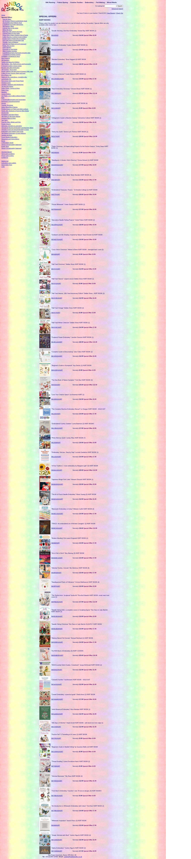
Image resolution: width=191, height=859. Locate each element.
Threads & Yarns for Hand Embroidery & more (15, 129)
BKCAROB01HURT (57, 79)
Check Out (119, 13)
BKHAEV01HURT (57, 239)
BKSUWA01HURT (57, 751)
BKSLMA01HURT (57, 714)
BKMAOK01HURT (57, 484)
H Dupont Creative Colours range (11, 66)
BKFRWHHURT (56, 209)
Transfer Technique (7, 105)
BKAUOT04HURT (57, 50)
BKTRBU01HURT (57, 796)
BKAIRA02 (54, 35)
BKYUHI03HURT (56, 840)
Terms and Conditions (8, 154)
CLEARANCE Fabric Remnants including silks (16, 53)
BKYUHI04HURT (56, 851)
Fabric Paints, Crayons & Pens (10, 88)
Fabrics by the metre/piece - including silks (14, 77)
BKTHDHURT (55, 766)
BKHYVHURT (55, 313)
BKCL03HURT (56, 108)
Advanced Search (117, 9)
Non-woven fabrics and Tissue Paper (12, 81)
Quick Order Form (6, 165)
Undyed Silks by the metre (10, 28)
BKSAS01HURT (56, 684)
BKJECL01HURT (56, 342)
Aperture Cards (6, 82)
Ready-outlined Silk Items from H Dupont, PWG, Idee (17, 71)
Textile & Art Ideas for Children (10, 62)
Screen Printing (6, 94)
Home (3, 15)
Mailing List (4, 161)
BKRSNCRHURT (56, 670)
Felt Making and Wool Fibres (10, 114)
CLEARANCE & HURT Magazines (13, 24)
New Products (5, 58)
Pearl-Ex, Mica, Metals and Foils (11, 122)
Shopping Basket (6, 152)
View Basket (111, 13)
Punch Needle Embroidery (9, 137)
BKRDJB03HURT (57, 616)
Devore (3, 103)
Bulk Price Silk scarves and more (12, 31)
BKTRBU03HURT (57, 811)
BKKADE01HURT (57, 370)
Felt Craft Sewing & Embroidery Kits (13, 40)
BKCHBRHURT (56, 93)
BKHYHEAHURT (56, 298)
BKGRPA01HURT (57, 225)
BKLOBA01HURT (57, 428)
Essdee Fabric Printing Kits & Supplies (14, 38)
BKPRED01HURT (57, 602)
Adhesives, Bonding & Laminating (11, 126)
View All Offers (7, 19)
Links (3, 166)
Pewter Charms (6, 124)
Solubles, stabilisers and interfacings (12, 84)
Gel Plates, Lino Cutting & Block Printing (13, 96)
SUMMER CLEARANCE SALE (10, 56)
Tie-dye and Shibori (7, 86)
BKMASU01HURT (57, 499)
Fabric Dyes (5, 90)
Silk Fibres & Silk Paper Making (10, 116)
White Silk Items (7, 30)
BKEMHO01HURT (57, 165)
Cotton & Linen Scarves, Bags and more (13, 73)
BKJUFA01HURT (56, 356)
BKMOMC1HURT (57, 558)
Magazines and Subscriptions (10, 139)
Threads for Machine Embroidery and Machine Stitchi (17, 127)
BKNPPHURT (55, 586)
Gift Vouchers (5, 60)
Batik (2, 97)
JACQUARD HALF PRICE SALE (12, 23)
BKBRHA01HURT (57, 64)
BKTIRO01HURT (56, 781)
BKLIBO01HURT (56, 399)
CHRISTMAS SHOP (7, 142)
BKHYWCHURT (56, 327)
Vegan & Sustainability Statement (11, 144)
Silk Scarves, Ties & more (9, 69)
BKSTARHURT (56, 727)
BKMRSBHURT (56, 573)
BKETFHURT (55, 194)
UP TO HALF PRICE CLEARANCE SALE (15, 21)
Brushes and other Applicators (10, 67)
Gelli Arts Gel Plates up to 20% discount (14, 44)
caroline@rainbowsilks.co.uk (73, 857)
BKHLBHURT (55, 254)
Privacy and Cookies (7, 155)
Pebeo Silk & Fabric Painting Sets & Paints (15, 35)
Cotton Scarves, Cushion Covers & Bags (15, 37)
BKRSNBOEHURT (57, 655)
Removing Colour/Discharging (10, 101)
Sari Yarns (4, 120)
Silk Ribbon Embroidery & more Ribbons (13, 133)
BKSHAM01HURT (57, 699)
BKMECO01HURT (57, 514)
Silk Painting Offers (8, 26)
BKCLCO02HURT (57, 122)
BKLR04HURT (56, 442)
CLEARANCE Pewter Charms (11, 54)
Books (3, 141)
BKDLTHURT (55, 136)
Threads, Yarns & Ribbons (10, 42)
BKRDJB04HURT (57, 629)
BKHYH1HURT (56, 283)
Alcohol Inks (5, 112)
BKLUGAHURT (56, 457)
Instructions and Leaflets (8, 163)
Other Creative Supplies (10, 51)
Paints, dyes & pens (8, 45)
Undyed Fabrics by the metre (11, 33)
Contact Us (4, 157)
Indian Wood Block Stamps (9, 107)
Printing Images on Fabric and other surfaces (14, 109)
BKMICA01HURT (56, 528)
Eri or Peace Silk (6, 75)
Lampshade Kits (6, 79)
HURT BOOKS (7, 47)
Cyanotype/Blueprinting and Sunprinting (13, 99)
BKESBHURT (55, 180)
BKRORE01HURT (57, 642)
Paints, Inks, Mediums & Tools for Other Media (15, 111)
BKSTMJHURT (56, 738)
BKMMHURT (55, 543)
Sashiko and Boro (6, 135)
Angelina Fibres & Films (8, 118)
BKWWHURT (55, 825)
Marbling (4, 92)
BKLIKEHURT (55, 414)
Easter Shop (5, 146)
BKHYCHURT (55, 269)
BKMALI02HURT (56, 470)
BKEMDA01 (55, 152)
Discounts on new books (10, 49)
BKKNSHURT (55, 385)
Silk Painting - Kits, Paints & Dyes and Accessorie (16, 64)
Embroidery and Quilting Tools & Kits (12, 131)
